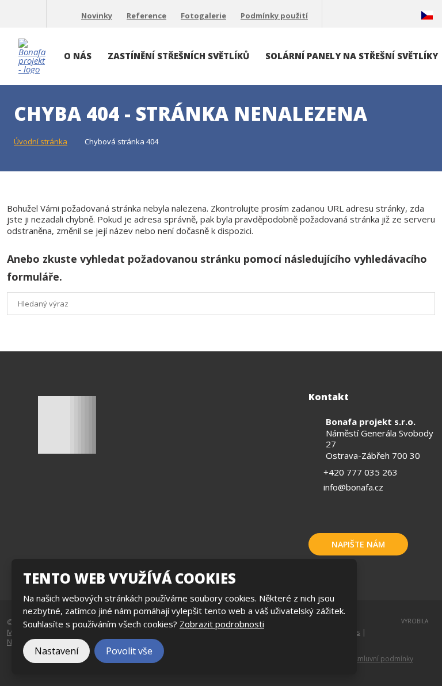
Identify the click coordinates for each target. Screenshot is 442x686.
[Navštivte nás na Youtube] (355, 15)
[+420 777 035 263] (11, 15)
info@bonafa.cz (353, 487)
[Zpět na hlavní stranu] (31, 56)
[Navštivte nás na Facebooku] (335, 15)
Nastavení (56, 651)
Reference (146, 15)
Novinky (96, 15)
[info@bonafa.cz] (32, 15)
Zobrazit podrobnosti (222, 624)
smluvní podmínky (383, 659)
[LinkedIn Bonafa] (374, 15)
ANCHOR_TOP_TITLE (415, 627)
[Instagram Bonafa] (394, 15)
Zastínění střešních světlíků (178, 56)
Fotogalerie (203, 15)
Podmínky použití (274, 15)
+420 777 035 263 (360, 472)
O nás (78, 56)
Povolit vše (129, 651)
